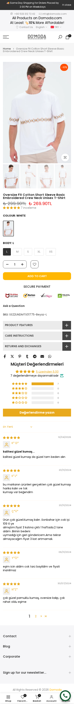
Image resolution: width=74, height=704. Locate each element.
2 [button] (36, 616)
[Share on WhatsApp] (50, 356)
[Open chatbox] (65, 695)
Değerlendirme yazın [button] (37, 412)
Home (7, 48)
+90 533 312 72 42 (24, 13)
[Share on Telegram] (35, 356)
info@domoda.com (54, 13)
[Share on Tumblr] (27, 356)
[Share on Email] (42, 356)
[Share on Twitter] (12, 356)
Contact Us (26, 27)
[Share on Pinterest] (20, 356)
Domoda (56, 690)
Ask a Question (14, 306)
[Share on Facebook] (5, 356)
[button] (12, 208)
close (67, 5)
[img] (11, 438)
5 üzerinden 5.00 (47, 372)
